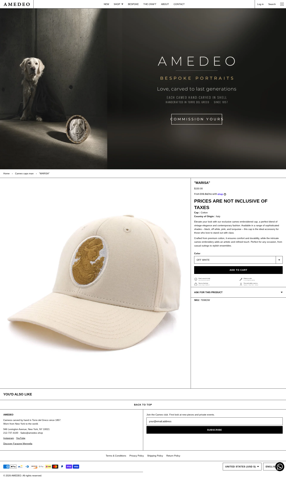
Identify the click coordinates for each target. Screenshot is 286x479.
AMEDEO (16, 475)
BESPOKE (133, 4)
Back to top (143, 404)
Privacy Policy (136, 455)
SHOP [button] (117, 4)
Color (197, 253)
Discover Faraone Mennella (17, 443)
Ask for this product (208, 292)
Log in (260, 4)
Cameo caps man (24, 173)
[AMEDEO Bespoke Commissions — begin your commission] (143, 88)
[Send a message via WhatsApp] (279, 466)
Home (6, 173)
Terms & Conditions (116, 455)
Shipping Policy (155, 455)
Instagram (8, 438)
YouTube (20, 438)
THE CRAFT (149, 4)
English (271, 466)
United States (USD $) (240, 466)
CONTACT (179, 4)
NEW (106, 4)
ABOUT (165, 4)
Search (272, 4)
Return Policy (173, 455)
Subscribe (214, 430)
